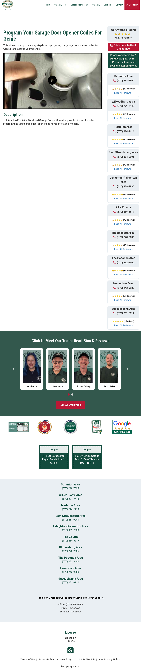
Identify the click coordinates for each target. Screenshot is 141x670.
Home (49, 5)
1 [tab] (68, 394)
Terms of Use (27, 659)
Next (127, 369)
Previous (13, 369)
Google (70, 650)
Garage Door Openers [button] (102, 5)
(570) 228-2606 (125, 237)
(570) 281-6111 (125, 313)
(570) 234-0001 (125, 156)
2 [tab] (72, 394)
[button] (123, 91)
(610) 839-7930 (125, 186)
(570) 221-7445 (125, 105)
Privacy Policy (46, 659)
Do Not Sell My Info (84, 659)
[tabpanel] (32, 368)
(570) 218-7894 (125, 80)
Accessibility (64, 659)
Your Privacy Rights (109, 659)
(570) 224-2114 (125, 131)
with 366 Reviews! (123, 37)
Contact (119, 5)
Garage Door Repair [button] (79, 5)
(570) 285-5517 (125, 211)
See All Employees (70, 404)
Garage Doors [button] (60, 5)
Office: (70, 604)
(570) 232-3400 (125, 262)
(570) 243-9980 (125, 287)
